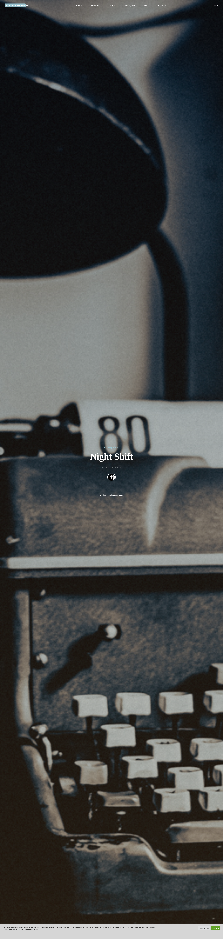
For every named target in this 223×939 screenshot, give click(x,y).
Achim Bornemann (17, 5)
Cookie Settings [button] (204, 928)
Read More (111, 936)
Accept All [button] (216, 928)
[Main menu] (216, 5)
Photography (111, 447)
